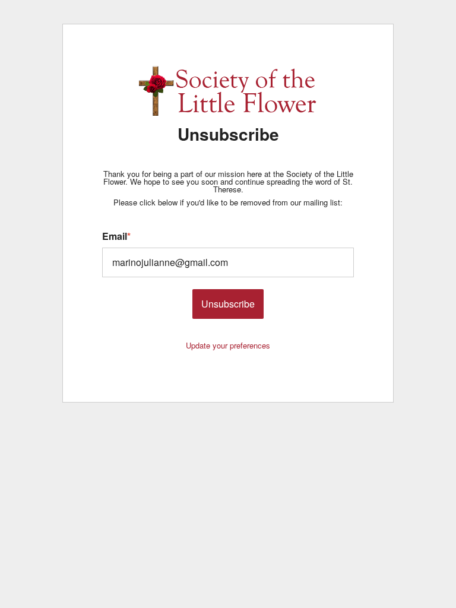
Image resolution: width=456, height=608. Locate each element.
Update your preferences (228, 345)
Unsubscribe (228, 304)
